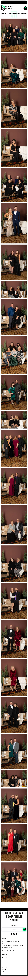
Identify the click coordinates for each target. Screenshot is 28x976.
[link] (7, 8)
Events (3, 960)
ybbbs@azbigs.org (9, 950)
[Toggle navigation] (25, 8)
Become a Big (5, 957)
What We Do (4, 967)
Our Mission (4, 969)
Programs (4, 971)
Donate (3, 959)
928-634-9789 (8, 947)
